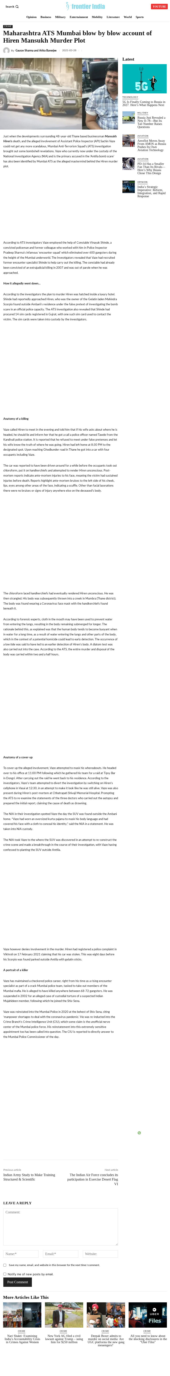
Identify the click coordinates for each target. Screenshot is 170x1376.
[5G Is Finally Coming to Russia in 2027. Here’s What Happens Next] (144, 78)
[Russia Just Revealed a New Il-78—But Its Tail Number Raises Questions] (128, 117)
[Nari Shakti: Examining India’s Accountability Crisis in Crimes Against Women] (22, 1315)
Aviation (143, 136)
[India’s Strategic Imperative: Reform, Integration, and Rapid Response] (128, 187)
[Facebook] (122, 49)
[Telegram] (163, 49)
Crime (8, 27)
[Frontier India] (85, 6)
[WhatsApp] (153, 49)
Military (142, 113)
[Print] (114, 1150)
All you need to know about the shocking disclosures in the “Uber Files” (148, 1339)
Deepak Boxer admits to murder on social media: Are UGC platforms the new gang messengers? (106, 1340)
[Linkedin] (143, 49)
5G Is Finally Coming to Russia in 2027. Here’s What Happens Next (143, 103)
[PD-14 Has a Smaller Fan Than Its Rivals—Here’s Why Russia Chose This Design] (128, 164)
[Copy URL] (83, 1150)
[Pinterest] (124, 1150)
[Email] (104, 1150)
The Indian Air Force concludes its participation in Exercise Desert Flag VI (92, 1179)
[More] (145, 1150)
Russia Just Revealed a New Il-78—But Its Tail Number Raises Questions (151, 122)
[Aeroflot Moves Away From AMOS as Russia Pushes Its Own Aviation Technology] (128, 140)
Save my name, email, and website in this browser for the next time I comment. (54, 1265)
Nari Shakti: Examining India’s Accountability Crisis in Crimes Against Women (22, 1339)
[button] (12, 6)
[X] (133, 49)
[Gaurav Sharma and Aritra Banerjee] (7, 50)
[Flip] (134, 1150)
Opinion (142, 182)
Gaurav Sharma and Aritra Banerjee (35, 50)
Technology (130, 97)
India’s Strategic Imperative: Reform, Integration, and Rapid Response (151, 191)
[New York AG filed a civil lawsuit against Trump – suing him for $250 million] (64, 1315)
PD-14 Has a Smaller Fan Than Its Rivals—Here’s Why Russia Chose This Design (151, 168)
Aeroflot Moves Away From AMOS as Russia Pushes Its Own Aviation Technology (151, 145)
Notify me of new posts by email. (31, 1274)
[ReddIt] (94, 1150)
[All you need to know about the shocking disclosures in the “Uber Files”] (148, 1315)
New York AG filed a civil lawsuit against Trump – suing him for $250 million (64, 1339)
